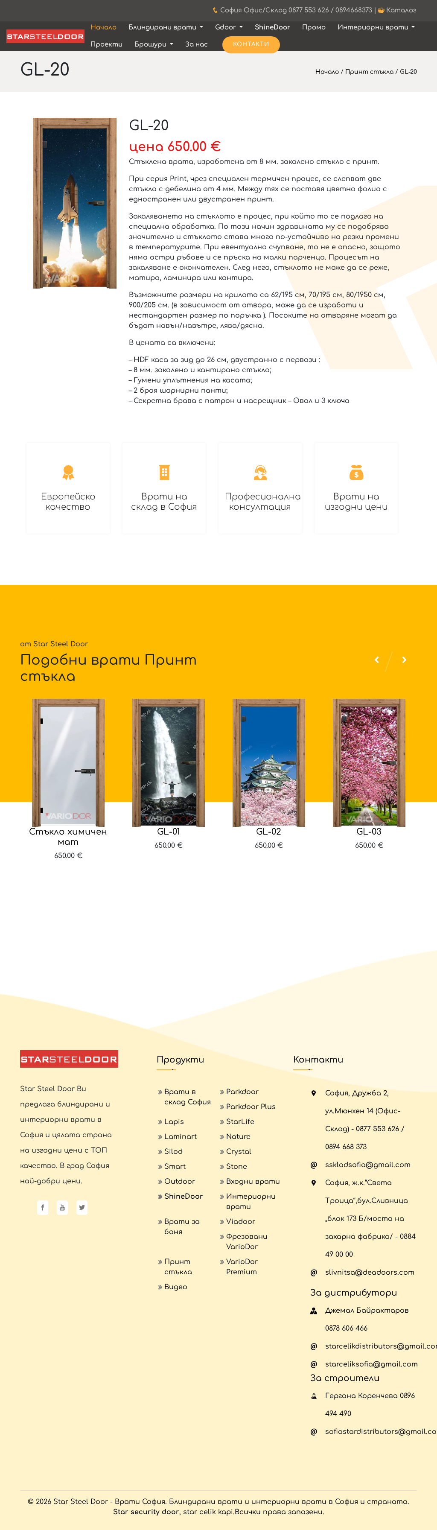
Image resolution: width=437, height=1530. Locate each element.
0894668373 (353, 10)
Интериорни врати (374, 27)
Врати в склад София (187, 1097)
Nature (238, 1137)
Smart (175, 1167)
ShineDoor (272, 27)
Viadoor (240, 1222)
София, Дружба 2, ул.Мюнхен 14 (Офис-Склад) (362, 1111)
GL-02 (268, 832)
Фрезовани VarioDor (247, 1242)
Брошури (151, 44)
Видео (175, 1287)
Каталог (401, 10)
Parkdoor (242, 1092)
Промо (314, 27)
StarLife (240, 1122)
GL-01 (168, 832)
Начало (103, 27)
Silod (173, 1152)
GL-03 (369, 832)
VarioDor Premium (242, 1267)
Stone (236, 1167)
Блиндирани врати (163, 27)
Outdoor (179, 1181)
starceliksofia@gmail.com (371, 1364)
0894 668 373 (346, 1147)
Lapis (174, 1122)
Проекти (106, 44)
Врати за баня (182, 1227)
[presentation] (378, 876)
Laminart (180, 1137)
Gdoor (226, 27)
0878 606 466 (346, 1328)
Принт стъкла (369, 72)
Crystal (238, 1152)
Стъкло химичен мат (68, 837)
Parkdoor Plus (251, 1107)
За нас (196, 44)
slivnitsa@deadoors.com (369, 1272)
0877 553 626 (308, 10)
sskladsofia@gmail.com (368, 1165)
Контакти (251, 44)
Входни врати (253, 1181)
